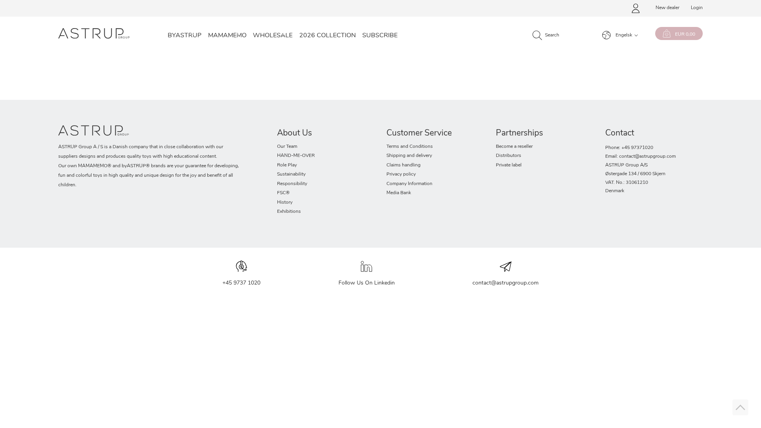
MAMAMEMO (227, 35)
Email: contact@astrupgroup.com (640, 156)
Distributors (508, 155)
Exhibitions (289, 211)
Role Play (287, 165)
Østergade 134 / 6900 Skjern (635, 174)
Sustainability (291, 174)
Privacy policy (401, 174)
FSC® (283, 193)
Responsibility (292, 184)
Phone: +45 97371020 (629, 147)
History (285, 202)
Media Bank (398, 193)
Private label (509, 165)
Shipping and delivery (409, 155)
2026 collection (327, 35)
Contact (619, 133)
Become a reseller (514, 146)
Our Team (287, 146)
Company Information (409, 184)
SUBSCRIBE (380, 35)
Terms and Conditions (409, 146)
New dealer (667, 8)
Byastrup (184, 35)
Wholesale (273, 35)
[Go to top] (740, 407)
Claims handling (403, 165)
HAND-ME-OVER (296, 155)
